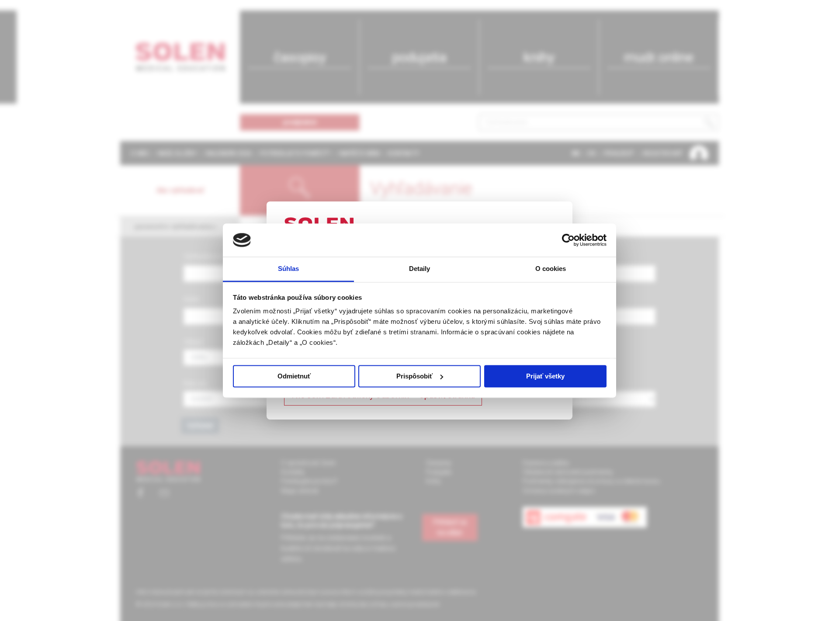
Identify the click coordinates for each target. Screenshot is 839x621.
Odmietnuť (294, 376)
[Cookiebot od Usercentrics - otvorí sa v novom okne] (568, 239)
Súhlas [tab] (288, 269)
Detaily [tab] (419, 269)
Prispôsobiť (414, 376)
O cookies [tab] (550, 269)
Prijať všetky (545, 376)
